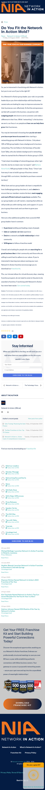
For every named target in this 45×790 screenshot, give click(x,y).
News (3, 36)
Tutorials (9, 526)
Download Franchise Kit (22, 704)
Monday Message (12, 472)
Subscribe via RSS (13, 468)
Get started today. (23, 285)
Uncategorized (11, 532)
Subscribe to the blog (22, 375)
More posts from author (35, 418)
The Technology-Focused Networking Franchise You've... (34, 385)
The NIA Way (11, 514)
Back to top (21, 780)
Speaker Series (11, 508)
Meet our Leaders (12, 466)
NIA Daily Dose (11, 490)
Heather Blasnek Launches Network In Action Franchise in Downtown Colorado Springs (22, 566)
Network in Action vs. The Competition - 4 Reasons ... (14, 385)
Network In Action (9, 747)
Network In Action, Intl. (19, 761)
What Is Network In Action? (30, 747)
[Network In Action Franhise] (22, 731)
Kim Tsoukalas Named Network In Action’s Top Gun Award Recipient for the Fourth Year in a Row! (20, 595)
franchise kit (16, 269)
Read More (4, 558)
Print (6, 22)
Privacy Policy (30, 753)
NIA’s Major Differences (15, 496)
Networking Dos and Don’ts (16, 478)
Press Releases (11, 502)
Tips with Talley (11, 520)
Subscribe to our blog (22, 541)
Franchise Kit (31, 449)
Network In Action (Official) (17, 36)
